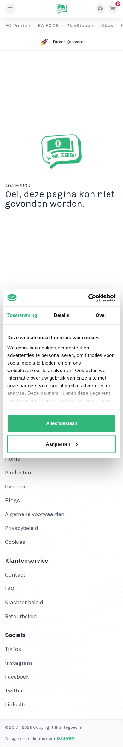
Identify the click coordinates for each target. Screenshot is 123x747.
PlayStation (79, 25)
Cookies (15, 541)
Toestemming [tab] (22, 315)
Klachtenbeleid (24, 602)
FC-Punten (17, 25)
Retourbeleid (21, 616)
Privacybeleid (21, 528)
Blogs (12, 500)
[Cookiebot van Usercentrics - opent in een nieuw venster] (88, 298)
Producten (18, 472)
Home (12, 458)
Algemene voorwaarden (35, 514)
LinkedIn (16, 704)
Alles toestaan (61, 423)
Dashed (65, 738)
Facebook (17, 676)
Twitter (14, 690)
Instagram (18, 662)
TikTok (13, 649)
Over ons (16, 486)
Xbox (107, 25)
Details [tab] (61, 315)
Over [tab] (101, 315)
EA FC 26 (48, 25)
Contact (15, 574)
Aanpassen (58, 443)
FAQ (9, 588)
